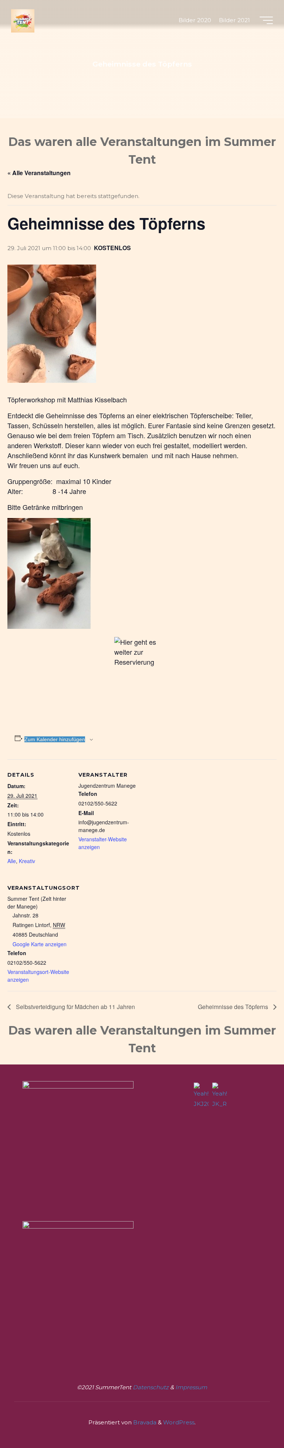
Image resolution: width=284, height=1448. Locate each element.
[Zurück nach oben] (255, 1419)
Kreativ (27, 861)
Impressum (191, 1387)
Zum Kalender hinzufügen (54, 739)
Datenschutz (151, 1387)
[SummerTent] (22, 20)
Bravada (144, 1422)
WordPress (179, 1422)
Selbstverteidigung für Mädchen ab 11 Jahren (74, 1006)
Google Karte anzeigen (40, 944)
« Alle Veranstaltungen (39, 172)
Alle (11, 861)
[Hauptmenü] (266, 20)
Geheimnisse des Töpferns (234, 1006)
